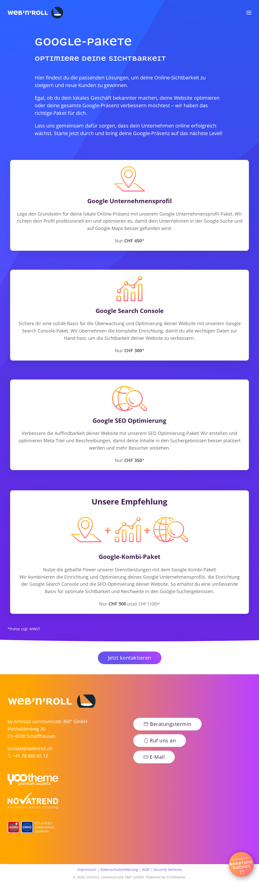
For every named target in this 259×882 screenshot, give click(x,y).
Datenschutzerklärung (119, 869)
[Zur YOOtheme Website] (33, 780)
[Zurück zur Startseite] (35, 12)
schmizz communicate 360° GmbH (50, 721)
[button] (248, 12)
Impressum (86, 869)
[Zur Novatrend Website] (33, 801)
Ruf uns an (163, 740)
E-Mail (157, 756)
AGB (145, 869)
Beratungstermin (170, 724)
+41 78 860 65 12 (30, 756)
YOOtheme (176, 877)
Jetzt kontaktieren (129, 657)
